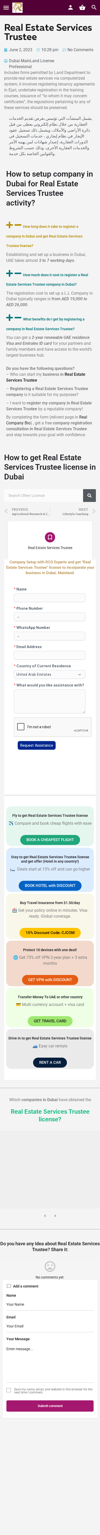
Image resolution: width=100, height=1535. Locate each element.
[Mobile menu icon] (6, 8)
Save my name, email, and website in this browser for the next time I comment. (53, 1391)
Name (11, 1295)
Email (11, 1317)
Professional (20, 66)
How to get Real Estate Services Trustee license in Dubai (50, 467)
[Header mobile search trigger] (94, 7)
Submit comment (50, 1406)
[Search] (89, 495)
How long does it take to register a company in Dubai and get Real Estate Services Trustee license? (44, 236)
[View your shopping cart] (82, 7)
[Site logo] (18, 8)
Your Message (18, 1339)
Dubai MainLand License (31, 60)
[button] (50, 234)
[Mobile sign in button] (70, 7)
